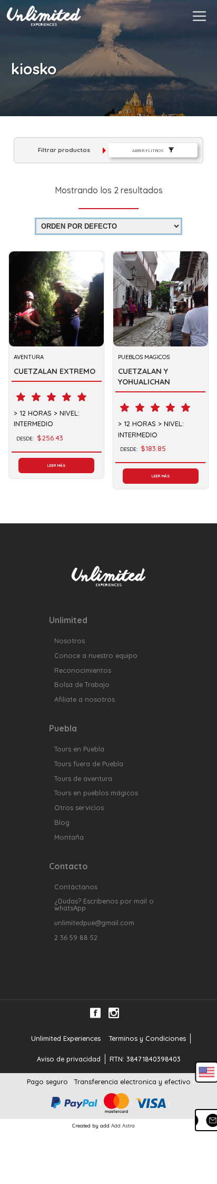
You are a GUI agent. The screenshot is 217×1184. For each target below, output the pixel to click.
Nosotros (69, 640)
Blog (62, 822)
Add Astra (123, 1125)
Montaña (69, 837)
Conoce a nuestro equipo (95, 655)
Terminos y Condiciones (147, 1038)
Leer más (56, 465)
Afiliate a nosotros (84, 699)
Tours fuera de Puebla (88, 763)
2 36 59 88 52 (75, 937)
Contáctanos (75, 887)
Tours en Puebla (79, 749)
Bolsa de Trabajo (82, 684)
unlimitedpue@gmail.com (94, 922)
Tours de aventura (83, 778)
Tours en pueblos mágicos (96, 793)
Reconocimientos (82, 670)
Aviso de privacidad (69, 1059)
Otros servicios (79, 807)
